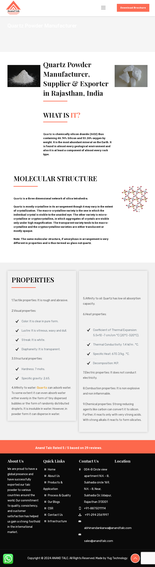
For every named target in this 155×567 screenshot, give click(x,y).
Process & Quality (59, 495)
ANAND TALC (60, 558)
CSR (50, 508)
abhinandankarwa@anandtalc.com (108, 528)
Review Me (111, 448)
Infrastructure (57, 521)
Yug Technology (117, 558)
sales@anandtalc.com (98, 541)
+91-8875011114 (95, 508)
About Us (54, 476)
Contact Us (55, 515)
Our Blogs (54, 502)
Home (52, 469)
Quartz (18, 198)
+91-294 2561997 (97, 515)
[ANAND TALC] (13, 7)
